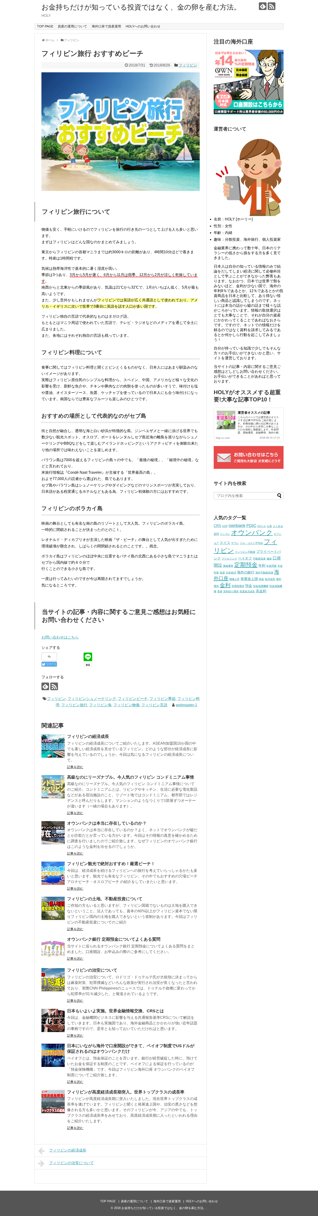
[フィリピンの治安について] (53, 979)
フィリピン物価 (126, 705)
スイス (225, 543)
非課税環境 (237, 586)
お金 (269, 526)
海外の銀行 (245, 572)
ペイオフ (245, 558)
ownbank (237, 525)
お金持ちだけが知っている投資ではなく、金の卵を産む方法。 (141, 7)
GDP (225, 526)
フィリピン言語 (154, 705)
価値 (269, 558)
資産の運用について (72, 26)
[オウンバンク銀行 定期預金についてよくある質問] (53, 948)
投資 (222, 572)
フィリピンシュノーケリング (92, 699)
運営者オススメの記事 (254, 412)
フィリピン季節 (162, 699)
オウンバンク (252, 532)
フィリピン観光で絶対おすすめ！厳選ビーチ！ (111, 863)
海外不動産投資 (264, 572)
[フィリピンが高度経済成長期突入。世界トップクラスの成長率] (53, 1101)
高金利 (261, 591)
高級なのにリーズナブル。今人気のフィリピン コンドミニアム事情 (130, 777)
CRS (217, 526)
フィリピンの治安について (92, 970)
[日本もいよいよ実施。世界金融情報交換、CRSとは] (53, 1020)
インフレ (225, 534)
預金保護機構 (260, 586)
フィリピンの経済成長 (88, 736)
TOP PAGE (45, 26)
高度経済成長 (247, 591)
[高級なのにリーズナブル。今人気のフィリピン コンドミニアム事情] (53, 786)
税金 (261, 579)
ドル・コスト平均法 (251, 543)
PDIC (251, 525)
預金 (248, 586)
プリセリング (229, 558)
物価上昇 (234, 579)
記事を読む (75, 767)
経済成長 (270, 579)
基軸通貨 (228, 565)
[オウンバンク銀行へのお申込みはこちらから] (249, 113)
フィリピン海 (100, 705)
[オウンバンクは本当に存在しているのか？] (53, 832)
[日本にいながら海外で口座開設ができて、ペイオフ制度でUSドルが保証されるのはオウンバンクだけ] (53, 1055)
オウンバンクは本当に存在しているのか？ (107, 823)
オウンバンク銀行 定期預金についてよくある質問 (113, 939)
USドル (261, 526)
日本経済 (231, 572)
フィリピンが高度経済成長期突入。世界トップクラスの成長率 (125, 1092)
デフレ (235, 543)
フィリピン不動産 (245, 551)
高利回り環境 (231, 591)
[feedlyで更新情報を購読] (263, 6)
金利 (225, 585)
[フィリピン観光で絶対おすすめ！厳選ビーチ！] (53, 873)
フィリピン (188, 65)
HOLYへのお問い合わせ (143, 26)
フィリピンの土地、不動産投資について (104, 898)
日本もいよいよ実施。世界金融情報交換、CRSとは (115, 1011)
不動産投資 (259, 558)
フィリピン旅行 (74, 705)
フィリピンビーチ (133, 699)
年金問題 (271, 565)
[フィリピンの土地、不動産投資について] (53, 908)
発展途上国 (249, 579)
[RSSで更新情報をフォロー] (271, 6)
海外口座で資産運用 (106, 26)
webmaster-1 (186, 705)
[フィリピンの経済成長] (53, 746)
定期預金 (245, 565)
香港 (219, 591)
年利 (261, 565)
